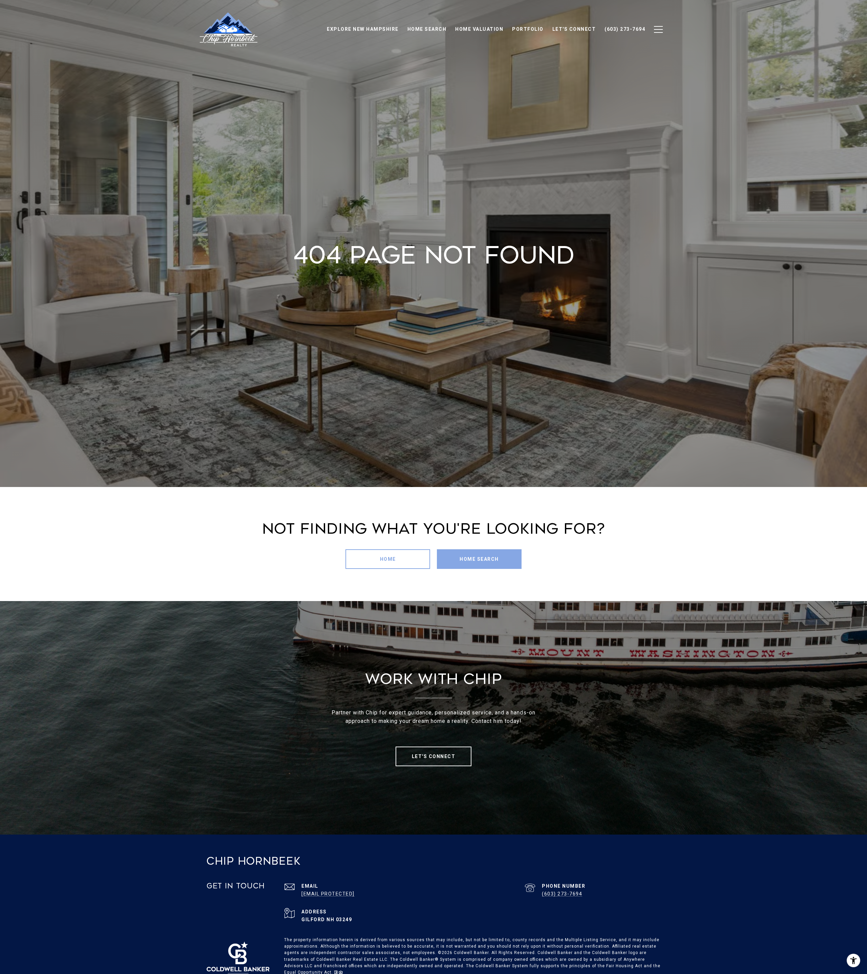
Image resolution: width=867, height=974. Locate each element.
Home (388, 559)
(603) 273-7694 (562, 893)
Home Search (479, 559)
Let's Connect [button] (434, 756)
